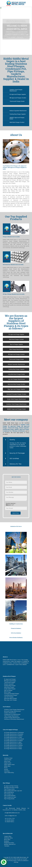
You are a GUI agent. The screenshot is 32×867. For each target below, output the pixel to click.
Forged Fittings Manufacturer (12, 717)
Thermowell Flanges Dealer (17, 101)
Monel (5, 767)
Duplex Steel (7, 763)
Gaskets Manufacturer (10, 712)
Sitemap (16, 862)
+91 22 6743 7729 (10, 818)
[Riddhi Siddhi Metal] (16, 3)
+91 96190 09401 (9, 820)
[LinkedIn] (17, 864)
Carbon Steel (7, 759)
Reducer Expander (24, 427)
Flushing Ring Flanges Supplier (18, 114)
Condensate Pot (7, 431)
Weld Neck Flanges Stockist (17, 122)
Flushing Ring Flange (8, 429)
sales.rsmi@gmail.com (11, 815)
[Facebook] (12, 864)
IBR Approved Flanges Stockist (18, 97)
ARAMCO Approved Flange (22, 429)
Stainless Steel (8, 758)
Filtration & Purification (18, 431)
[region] (16, 31)
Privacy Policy (12, 860)
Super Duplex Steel (9, 764)
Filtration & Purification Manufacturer (14, 719)
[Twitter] (15, 864)
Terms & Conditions (22, 860)
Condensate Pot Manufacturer (12, 714)
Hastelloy (6, 771)
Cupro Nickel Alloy (9, 772)
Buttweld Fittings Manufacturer (12, 711)
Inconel (6, 769)
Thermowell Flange (13, 427)
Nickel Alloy (7, 766)
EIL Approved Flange (14, 426)
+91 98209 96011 (9, 821)
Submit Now (15, 513)
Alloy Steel (7, 761)
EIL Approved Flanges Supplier (18, 94)
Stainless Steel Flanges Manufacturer (16, 90)
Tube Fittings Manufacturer (11, 716)
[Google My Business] (20, 864)
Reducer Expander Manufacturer (18, 110)
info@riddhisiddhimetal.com (12, 812)
